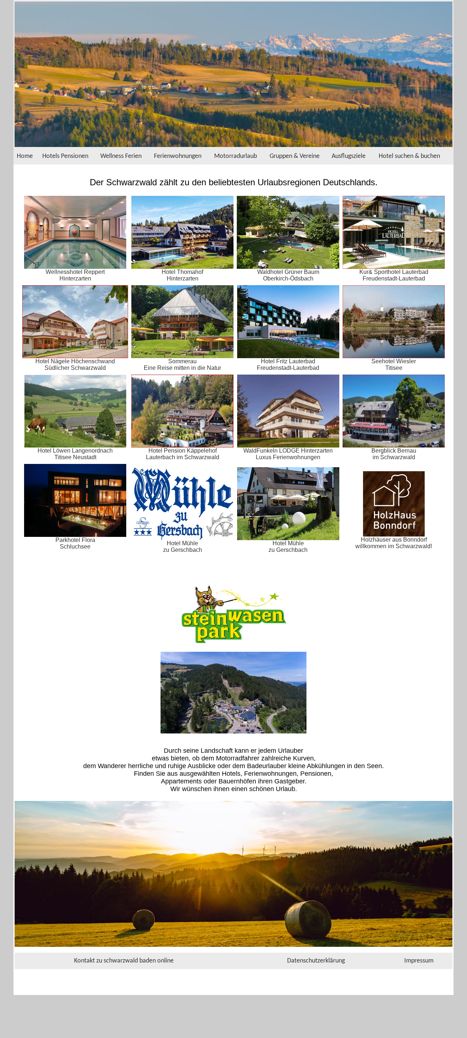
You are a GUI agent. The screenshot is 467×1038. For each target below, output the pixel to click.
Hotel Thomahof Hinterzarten (182, 275)
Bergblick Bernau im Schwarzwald (393, 454)
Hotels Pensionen (65, 156)
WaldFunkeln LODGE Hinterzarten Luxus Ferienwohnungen (288, 454)
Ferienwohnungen (177, 156)
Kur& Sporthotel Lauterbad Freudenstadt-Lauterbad (393, 275)
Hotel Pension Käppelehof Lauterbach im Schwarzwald (182, 454)
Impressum (418, 960)
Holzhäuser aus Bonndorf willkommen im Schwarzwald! (393, 543)
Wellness (112, 156)
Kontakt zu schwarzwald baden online (124, 960)
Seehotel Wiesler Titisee (393, 364)
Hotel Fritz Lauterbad (288, 361)
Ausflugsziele (349, 156)
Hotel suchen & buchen (409, 156)
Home (25, 156)
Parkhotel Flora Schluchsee (75, 543)
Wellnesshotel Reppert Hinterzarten (75, 275)
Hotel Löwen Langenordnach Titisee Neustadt (75, 454)
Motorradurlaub (235, 156)
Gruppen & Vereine (295, 156)
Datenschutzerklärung (316, 960)
